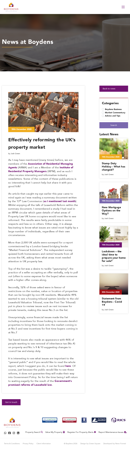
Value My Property (53, 432)
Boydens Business (113, 109)
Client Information (43, 443)
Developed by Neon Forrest (114, 443)
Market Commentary (115, 112)
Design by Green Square (90, 443)
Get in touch (11, 402)
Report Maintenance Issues (111, 432)
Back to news (109, 88)
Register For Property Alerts (80, 432)
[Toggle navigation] (123, 7)
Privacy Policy (28, 443)
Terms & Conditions (12, 443)
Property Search (32, 432)
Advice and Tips (112, 115)
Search (113, 125)
